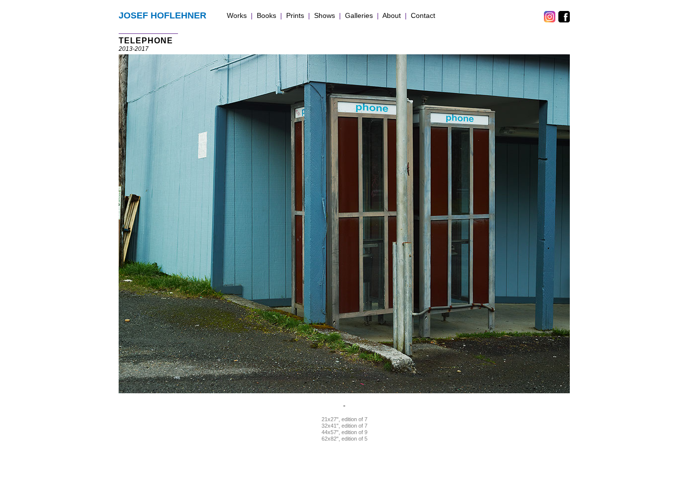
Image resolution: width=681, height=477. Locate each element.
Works (237, 15)
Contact (423, 15)
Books (266, 15)
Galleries (359, 15)
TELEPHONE (146, 40)
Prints (295, 15)
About (391, 15)
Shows (324, 15)
